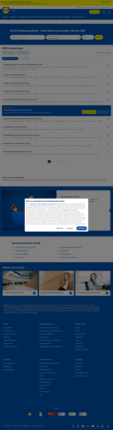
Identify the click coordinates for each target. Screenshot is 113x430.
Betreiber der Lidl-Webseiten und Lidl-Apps (42, 204)
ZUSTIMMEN (82, 228)
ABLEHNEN (59, 228)
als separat (65, 210)
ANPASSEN (69, 228)
